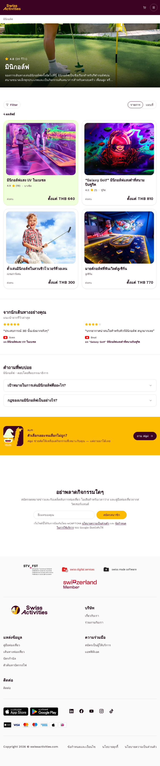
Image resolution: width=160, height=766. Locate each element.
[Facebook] (81, 711)
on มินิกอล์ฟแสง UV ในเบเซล (19, 341)
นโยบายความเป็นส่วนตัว (95, 523)
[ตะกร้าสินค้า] (144, 7)
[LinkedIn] (71, 711)
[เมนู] (154, 7)
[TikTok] (111, 711)
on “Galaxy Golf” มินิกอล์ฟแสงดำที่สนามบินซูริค (112, 341)
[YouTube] (91, 711)
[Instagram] (101, 711)
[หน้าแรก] (12, 7)
